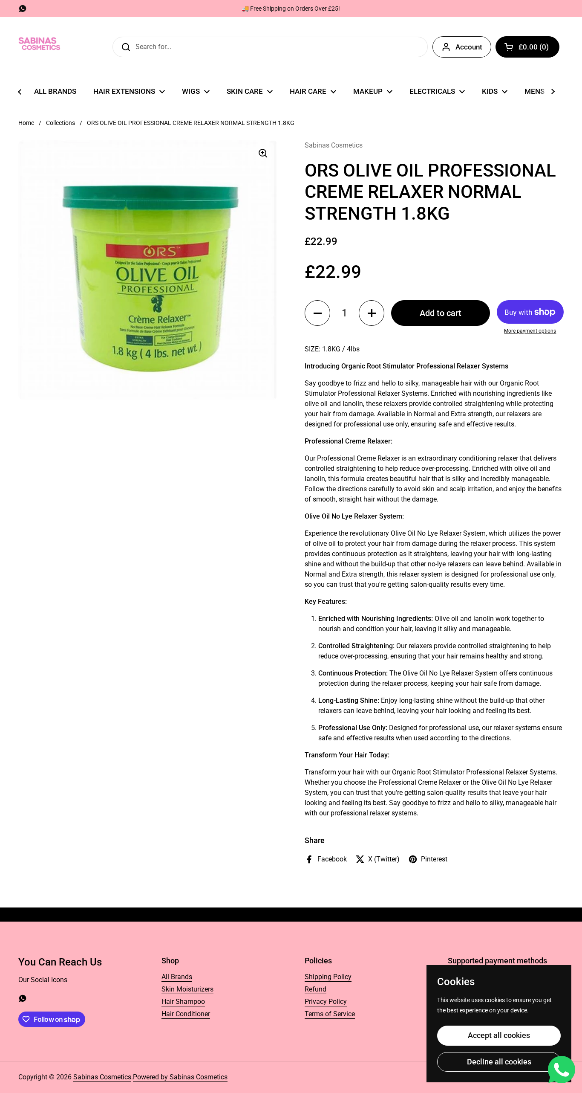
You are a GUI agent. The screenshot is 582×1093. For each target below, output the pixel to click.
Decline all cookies (499, 1061)
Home (26, 122)
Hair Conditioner (185, 1014)
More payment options (530, 331)
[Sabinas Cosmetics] (39, 47)
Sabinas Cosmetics (102, 1077)
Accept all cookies (499, 1035)
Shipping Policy (328, 977)
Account (468, 47)
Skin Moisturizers (187, 989)
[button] (527, 47)
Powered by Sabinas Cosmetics (180, 1077)
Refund (315, 989)
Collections (60, 122)
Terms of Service (330, 1014)
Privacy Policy (326, 1001)
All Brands (176, 977)
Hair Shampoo (183, 1001)
